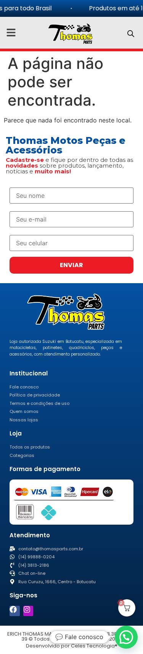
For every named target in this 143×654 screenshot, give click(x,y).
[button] (126, 637)
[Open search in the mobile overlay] (131, 33)
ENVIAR (71, 265)
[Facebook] (15, 611)
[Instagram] (28, 611)
